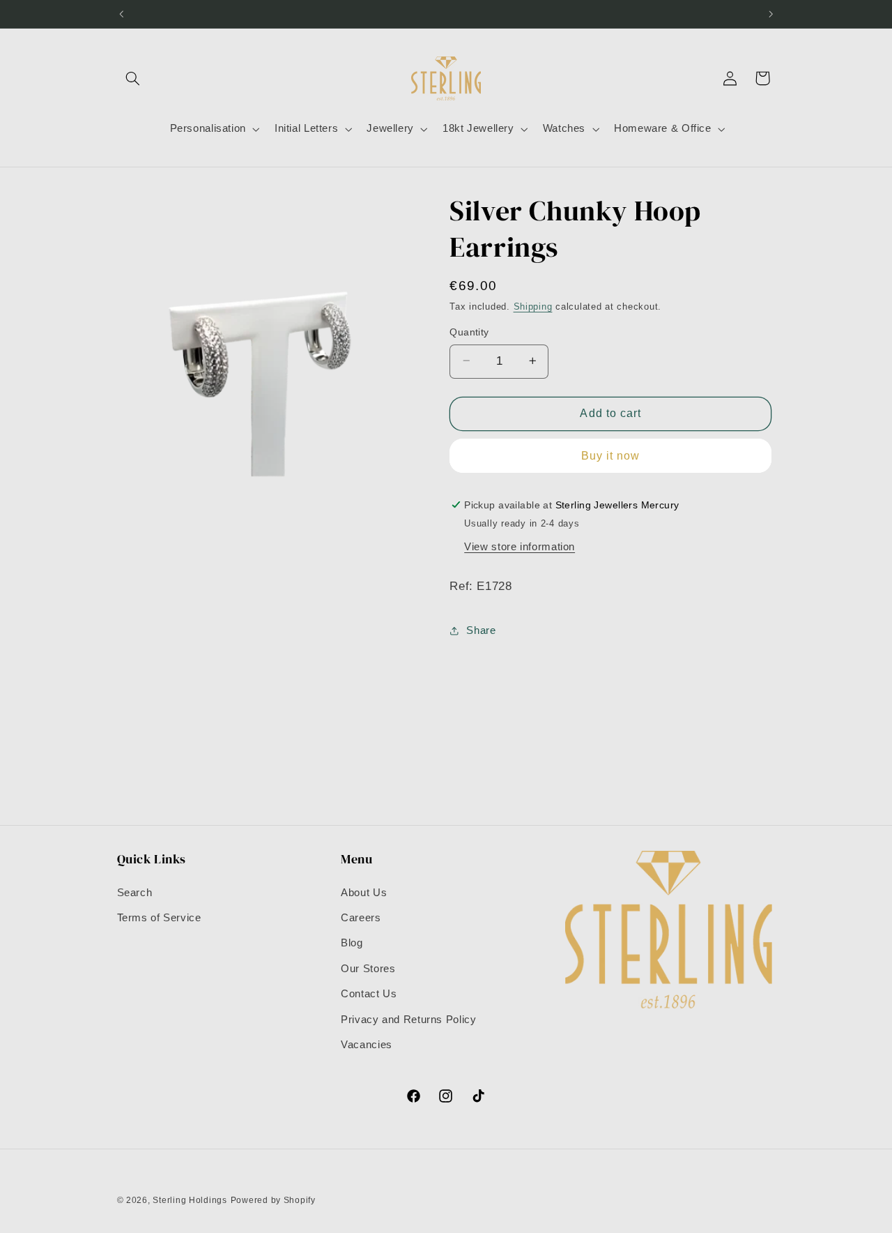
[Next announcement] (770, 14)
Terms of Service (159, 917)
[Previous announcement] (121, 14)
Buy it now (610, 455)
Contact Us (369, 993)
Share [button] (480, 630)
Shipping (533, 307)
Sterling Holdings (190, 1200)
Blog (352, 942)
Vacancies (366, 1044)
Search (135, 892)
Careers (360, 917)
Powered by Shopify (273, 1200)
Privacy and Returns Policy (408, 1019)
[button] (133, 78)
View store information (519, 546)
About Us (364, 892)
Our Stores (368, 968)
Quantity (469, 331)
